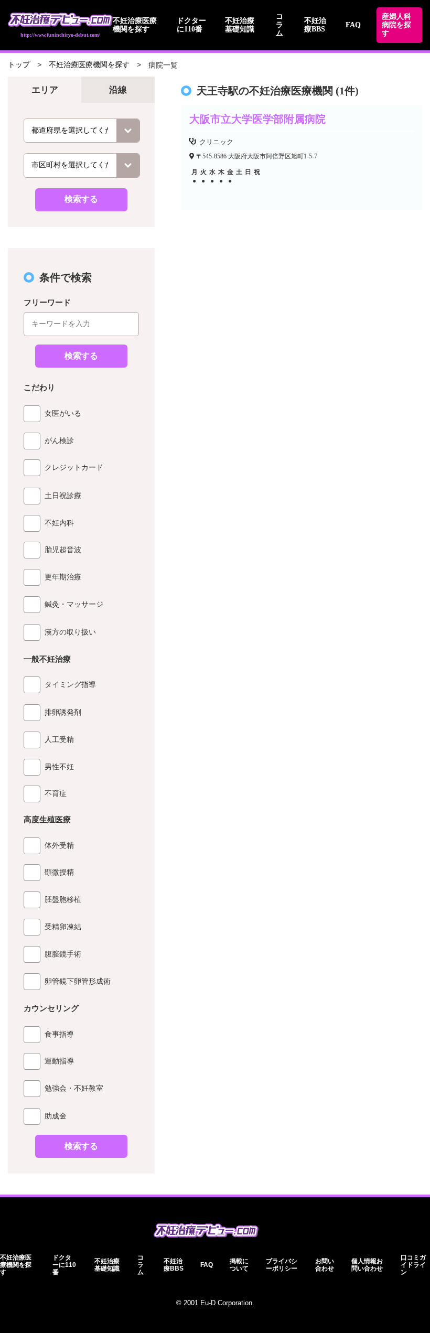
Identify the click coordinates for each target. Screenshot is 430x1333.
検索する (81, 199)
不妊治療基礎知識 (239, 25)
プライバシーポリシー (281, 1264)
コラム (279, 25)
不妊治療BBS (315, 25)
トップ (19, 65)
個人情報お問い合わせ (367, 1264)
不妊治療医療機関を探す (135, 25)
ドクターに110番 (191, 25)
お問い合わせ (324, 1264)
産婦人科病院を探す (396, 25)
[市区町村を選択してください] (82, 165)
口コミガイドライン (413, 1265)
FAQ (353, 25)
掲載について (239, 1264)
